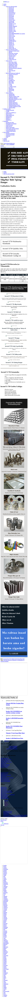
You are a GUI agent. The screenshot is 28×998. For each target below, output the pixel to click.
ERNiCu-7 (8, 118)
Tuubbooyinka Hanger (11, 131)
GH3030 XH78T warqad (6, 762)
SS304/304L (11, 89)
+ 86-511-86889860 (10, 144)
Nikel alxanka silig (10, 115)
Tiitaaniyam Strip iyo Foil (14, 105)
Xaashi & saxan (9, 125)
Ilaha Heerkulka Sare (14, 533)
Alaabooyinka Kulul (7, 811)
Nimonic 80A (12, 39)
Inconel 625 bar (20, 815)
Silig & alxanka (14, 554)
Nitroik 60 (11, 75)
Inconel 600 (11, 10)
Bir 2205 (11, 87)
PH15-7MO (11, 83)
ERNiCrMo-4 (9, 116)
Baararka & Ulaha (10, 122)
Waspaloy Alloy (12, 55)
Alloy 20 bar (23, 816)
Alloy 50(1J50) (12, 70)
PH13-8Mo (11, 81)
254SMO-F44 (12, 80)
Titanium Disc (12, 95)
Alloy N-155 (11, 57)
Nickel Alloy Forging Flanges (12, 128)
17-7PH (10, 85)
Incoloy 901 (11, 37)
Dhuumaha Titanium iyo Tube (15, 99)
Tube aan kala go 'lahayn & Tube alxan (14, 447)
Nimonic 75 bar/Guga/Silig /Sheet (15, 733)
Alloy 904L (11, 76)
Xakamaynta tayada (10, 134)
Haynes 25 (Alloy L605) (14, 50)
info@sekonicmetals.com (9, 143)
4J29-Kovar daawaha (5, 764)
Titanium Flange (12, 100)
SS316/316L (11, 90)
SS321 (10, 91)
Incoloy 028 (11, 47)
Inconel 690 (11, 18)
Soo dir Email (3, 820)
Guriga (4, 4)
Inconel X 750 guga (14, 338)
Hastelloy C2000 (12, 31)
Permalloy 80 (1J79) (13, 64)
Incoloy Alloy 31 (12, 48)
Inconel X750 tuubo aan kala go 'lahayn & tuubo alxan (14, 329)
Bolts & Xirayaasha (10, 127)
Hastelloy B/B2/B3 (13, 26)
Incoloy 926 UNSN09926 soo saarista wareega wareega (14, 712)
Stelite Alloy (11, 58)
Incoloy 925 (11, 38)
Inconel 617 (11, 17)
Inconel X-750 (12, 13)
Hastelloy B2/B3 (4, 766)
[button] (14, 653)
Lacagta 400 (11, 21)
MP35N (10, 52)
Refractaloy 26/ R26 (5, 765)
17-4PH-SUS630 (12, 86)
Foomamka (5, 121)
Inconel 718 (11, 7)
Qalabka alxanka (6, 108)
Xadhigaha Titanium (13, 97)
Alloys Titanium (9, 92)
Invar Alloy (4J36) (13, 62)
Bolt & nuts (14, 469)
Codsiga (5, 138)
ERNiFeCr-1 (9, 120)
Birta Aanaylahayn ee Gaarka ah (13, 73)
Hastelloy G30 (12, 27)
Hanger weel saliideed (5, 781)
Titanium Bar (11, 94)
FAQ (7, 137)
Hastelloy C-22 (12, 30)
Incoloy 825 (11, 32)
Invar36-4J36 (3, 763)
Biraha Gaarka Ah (8, 617)
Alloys (4, 5)
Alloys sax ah (9, 60)
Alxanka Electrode (10, 110)
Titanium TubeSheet (13, 102)
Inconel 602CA (12, 12)
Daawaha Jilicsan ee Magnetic (15, 68)
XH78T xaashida (7, 815)
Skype (2, 821)
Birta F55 (11, 78)
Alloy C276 (13, 815)
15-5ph (10, 84)
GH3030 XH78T (12, 41)
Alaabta (5, 172)
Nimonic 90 (11, 43)
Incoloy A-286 (12, 36)
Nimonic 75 (11, 42)
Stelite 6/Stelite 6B (4, 758)
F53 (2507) (11, 79)
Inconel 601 (11, 11)
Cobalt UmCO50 (12, 59)
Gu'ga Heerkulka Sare (10, 129)
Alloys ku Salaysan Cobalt (11, 49)
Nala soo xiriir (6, 141)
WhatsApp (6, 823)
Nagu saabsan (6, 132)
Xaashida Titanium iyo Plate (15, 106)
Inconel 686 (11, 16)
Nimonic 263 (11, 44)
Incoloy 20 (11, 46)
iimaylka (2, 824)
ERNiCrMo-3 (9, 113)
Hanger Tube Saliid (14, 597)
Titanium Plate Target (13, 104)
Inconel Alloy (3, 787)
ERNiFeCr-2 (9, 117)
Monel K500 (11, 22)
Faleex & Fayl (9, 126)
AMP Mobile (6, 814)
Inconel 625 (11, 9)
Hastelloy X (11, 25)
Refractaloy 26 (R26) (13, 53)
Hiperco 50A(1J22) (13, 67)
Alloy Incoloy (4, 789)
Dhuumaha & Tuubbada (11, 123)
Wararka (5, 139)
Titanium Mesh (12, 107)
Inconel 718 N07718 (5, 760)
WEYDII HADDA (5, 798)
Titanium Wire (12, 101)
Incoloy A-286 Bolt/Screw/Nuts (14, 738)
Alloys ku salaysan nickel (11, 6)
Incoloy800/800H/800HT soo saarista (17, 33)
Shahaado (8, 136)
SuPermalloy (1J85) (13, 65)
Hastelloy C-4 (12, 28)
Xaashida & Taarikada (14, 490)
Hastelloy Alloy (4, 788)
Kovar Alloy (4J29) (13, 63)
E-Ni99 (7, 111)
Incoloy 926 (11, 34)
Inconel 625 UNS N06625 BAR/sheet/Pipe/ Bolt (13, 658)
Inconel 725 (11, 15)
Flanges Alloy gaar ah (14, 575)
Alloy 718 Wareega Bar (15, 816)
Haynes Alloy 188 (13, 54)
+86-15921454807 (13, 747)
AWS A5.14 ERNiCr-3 (11, 112)
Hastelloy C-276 (12, 23)
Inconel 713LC (12, 20)
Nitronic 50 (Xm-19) (13, 74)
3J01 (10, 71)
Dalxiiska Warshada (10, 133)
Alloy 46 (11, 69)
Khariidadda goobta (7, 812)
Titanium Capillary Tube (14, 96)
